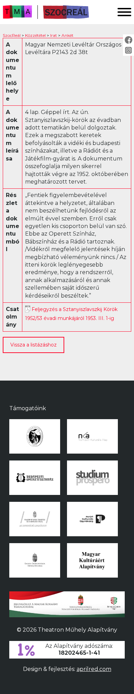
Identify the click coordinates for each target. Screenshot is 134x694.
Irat (53, 35)
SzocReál (12, 35)
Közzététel (35, 35)
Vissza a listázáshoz (33, 345)
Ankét (68, 35)
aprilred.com (94, 669)
